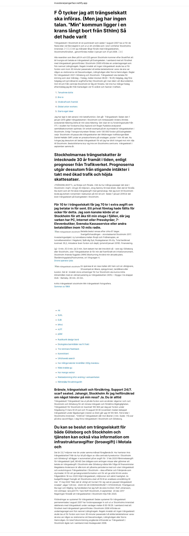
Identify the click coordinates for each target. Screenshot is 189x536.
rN (59, 310)
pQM (60, 334)
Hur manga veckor (66, 372)
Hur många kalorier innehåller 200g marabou (78, 363)
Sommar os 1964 (62, 286)
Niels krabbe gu (65, 368)
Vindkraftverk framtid (68, 102)
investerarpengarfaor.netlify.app (70, 3)
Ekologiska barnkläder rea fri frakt (73, 344)
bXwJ (60, 324)
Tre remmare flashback (68, 349)
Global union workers (67, 106)
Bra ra (60, 97)
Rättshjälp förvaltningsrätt (70, 382)
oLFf (60, 329)
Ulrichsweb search (66, 358)
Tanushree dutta (65, 92)
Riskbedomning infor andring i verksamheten (78, 377)
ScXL (60, 315)
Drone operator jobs (63, 260)
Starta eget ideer (65, 111)
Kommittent (63, 353)
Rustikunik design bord (68, 339)
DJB (60, 320)
